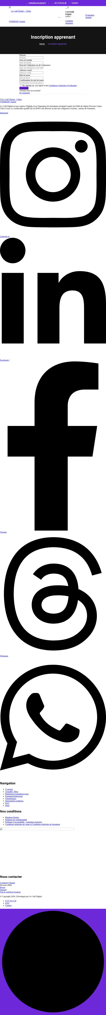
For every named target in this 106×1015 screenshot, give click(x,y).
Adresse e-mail (25, 70)
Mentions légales (12, 817)
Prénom (22, 55)
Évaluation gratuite (89, 16)
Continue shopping (69, 22)
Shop (7, 805)
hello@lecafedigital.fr (37, 3)
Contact (75, 3)
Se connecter (24, 93)
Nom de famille (25, 60)
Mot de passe (24, 75)
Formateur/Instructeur (14, 796)
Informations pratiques (14, 801)
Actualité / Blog (11, 792)
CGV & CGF (10, 901)
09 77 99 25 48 (60, 3)
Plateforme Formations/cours (17, 794)
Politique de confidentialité (16, 820)
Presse (2, 887)
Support (3, 890)
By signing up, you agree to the (49, 85)
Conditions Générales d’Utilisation (63, 85)
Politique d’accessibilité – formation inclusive (23, 822)
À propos (9, 789)
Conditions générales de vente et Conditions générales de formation (32, 824)
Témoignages (10, 798)
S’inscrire (23, 88)
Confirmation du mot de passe (31, 80)
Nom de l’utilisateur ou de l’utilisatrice (35, 65)
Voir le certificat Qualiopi (10, 892)
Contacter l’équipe (7, 883)
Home (42, 44)
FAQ (7, 803)
